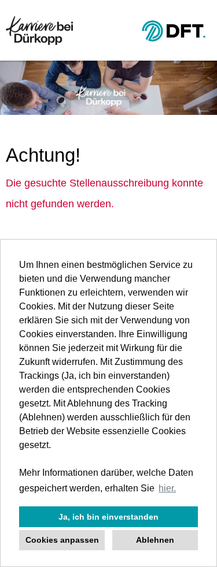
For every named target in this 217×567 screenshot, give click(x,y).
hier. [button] (167, 488)
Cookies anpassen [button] (62, 539)
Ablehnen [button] (155, 539)
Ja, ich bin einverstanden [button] (108, 516)
